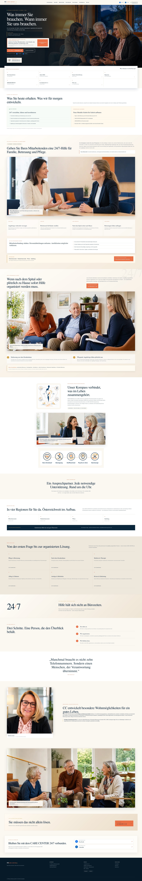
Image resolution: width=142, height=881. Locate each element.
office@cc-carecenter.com (88, 865)
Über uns (87, 2)
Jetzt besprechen (13, 567)
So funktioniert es (82, 2)
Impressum (116, 865)
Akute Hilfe (55, 2)
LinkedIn (25, 53)
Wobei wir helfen (61, 2)
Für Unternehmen (49, 2)
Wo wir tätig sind (68, 2)
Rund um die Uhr (135, 2)
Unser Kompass (75, 2)
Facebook (19, 53)
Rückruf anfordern (30, 50)
